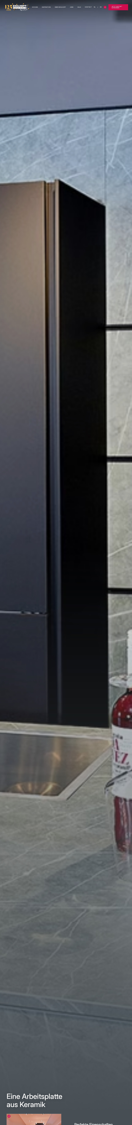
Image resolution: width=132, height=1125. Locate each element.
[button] (105, 7)
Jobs (72, 7)
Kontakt (88, 7)
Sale (79, 7)
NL (94, 7)
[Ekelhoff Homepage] (17, 7)
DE (101, 7)
